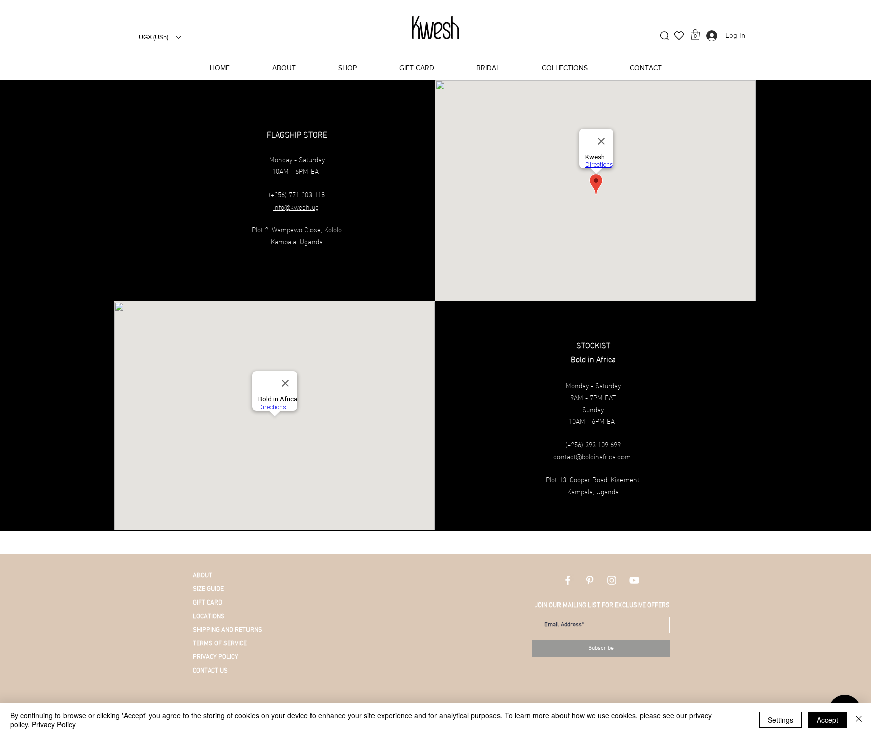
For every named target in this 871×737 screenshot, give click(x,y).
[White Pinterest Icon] (590, 580)
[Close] (859, 720)
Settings (780, 720)
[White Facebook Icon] (568, 580)
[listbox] (160, 37)
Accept (827, 720)
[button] (160, 37)
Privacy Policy (54, 724)
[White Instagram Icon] (612, 580)
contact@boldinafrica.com (592, 456)
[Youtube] (634, 580)
